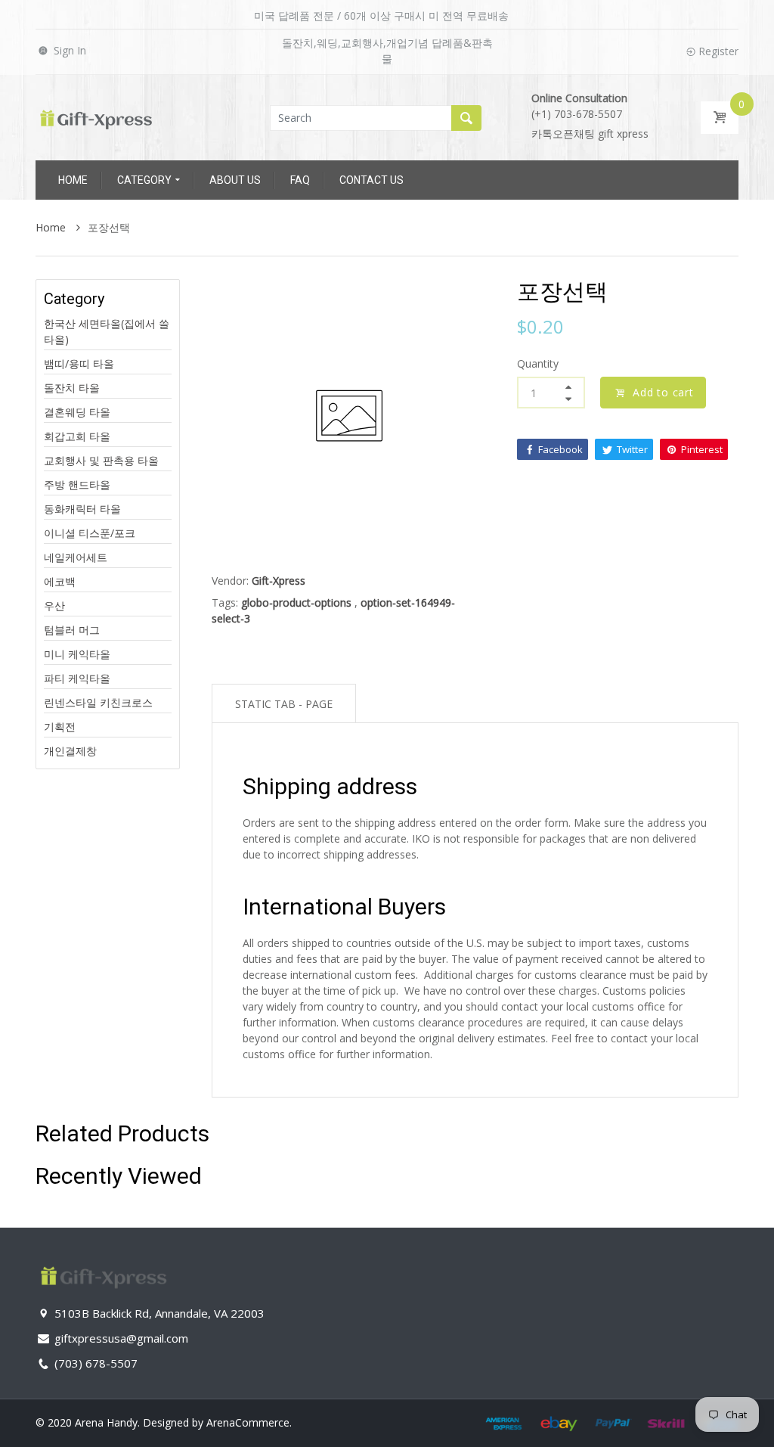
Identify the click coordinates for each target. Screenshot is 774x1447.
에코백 (60, 581)
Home (52, 227)
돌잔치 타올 (72, 387)
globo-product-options (296, 602)
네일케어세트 (75, 557)
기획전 (60, 726)
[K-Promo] (96, 116)
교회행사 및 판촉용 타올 (101, 460)
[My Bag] (719, 117)
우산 (54, 605)
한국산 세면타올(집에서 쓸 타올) (106, 331)
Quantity (538, 363)
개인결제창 (70, 751)
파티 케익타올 (77, 678)
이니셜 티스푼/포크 (89, 533)
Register (718, 51)
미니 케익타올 (77, 654)
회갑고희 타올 (77, 436)
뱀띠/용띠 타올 (79, 363)
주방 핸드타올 (77, 484)
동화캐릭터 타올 (82, 508)
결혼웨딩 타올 (77, 412)
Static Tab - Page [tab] (284, 704)
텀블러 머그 (72, 630)
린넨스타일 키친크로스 (98, 702)
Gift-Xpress (278, 580)
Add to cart (663, 392)
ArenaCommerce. (249, 1422)
